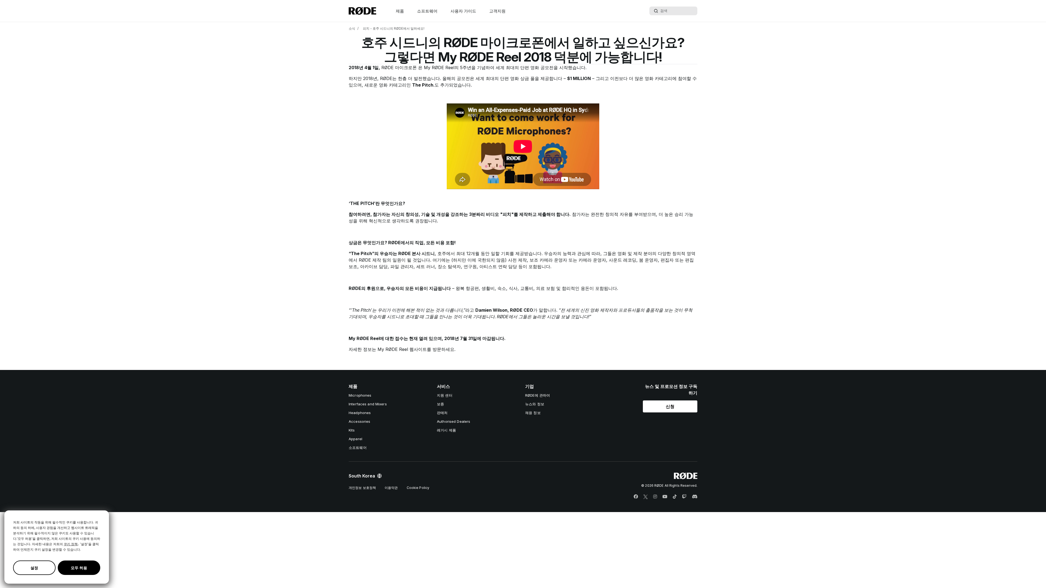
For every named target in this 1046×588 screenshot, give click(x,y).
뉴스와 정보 (534, 404)
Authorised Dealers (453, 421)
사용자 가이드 (463, 11)
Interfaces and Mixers (368, 404)
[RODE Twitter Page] (645, 497)
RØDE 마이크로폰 (399, 67)
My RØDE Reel (439, 67)
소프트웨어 (427, 11)
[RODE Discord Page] (694, 497)
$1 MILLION (579, 78)
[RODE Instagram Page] (655, 497)
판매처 (442, 413)
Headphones (360, 413)
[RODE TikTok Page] (675, 497)
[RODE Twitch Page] (684, 497)
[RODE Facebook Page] (636, 497)
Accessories (359, 421)
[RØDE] (362, 11)
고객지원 (497, 11)
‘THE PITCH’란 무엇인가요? (377, 203)
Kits (352, 430)
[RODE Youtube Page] (664, 497)
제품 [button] (400, 11)
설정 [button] (34, 567)
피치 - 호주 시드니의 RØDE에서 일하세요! (393, 28)
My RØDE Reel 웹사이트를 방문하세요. (416, 349)
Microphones (360, 395)
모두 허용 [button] (79, 567)
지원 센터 (444, 395)
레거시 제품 (446, 430)
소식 (352, 28)
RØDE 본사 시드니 (416, 253)
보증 (440, 404)
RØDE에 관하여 (537, 395)
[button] (670, 406)
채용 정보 (533, 413)
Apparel (355, 439)
